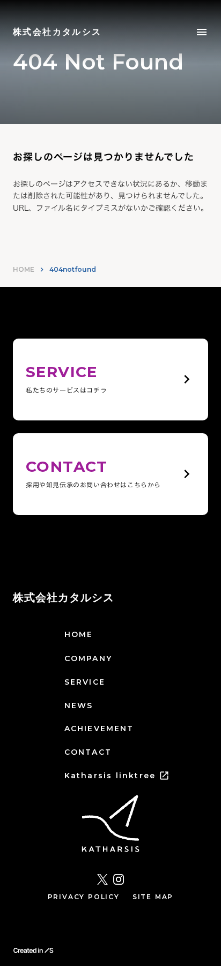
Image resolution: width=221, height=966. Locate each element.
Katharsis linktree (110, 775)
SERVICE (84, 682)
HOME (23, 269)
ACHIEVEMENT (99, 728)
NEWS (78, 705)
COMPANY (88, 658)
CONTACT (88, 752)
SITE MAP (152, 897)
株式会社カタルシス (63, 597)
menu (201, 32)
